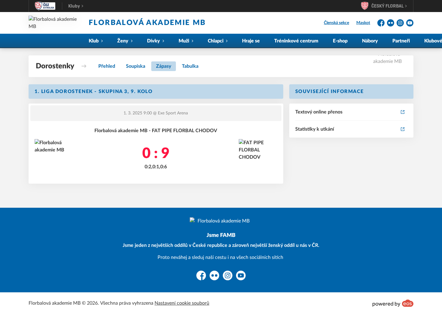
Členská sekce (336, 23)
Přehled (106, 66)
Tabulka (190, 66)
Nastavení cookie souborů (182, 303)
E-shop (340, 41)
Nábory (370, 41)
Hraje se (251, 41)
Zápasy (163, 66)
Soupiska (135, 66)
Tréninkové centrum (296, 41)
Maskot (363, 23)
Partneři (401, 41)
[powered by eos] (393, 303)
